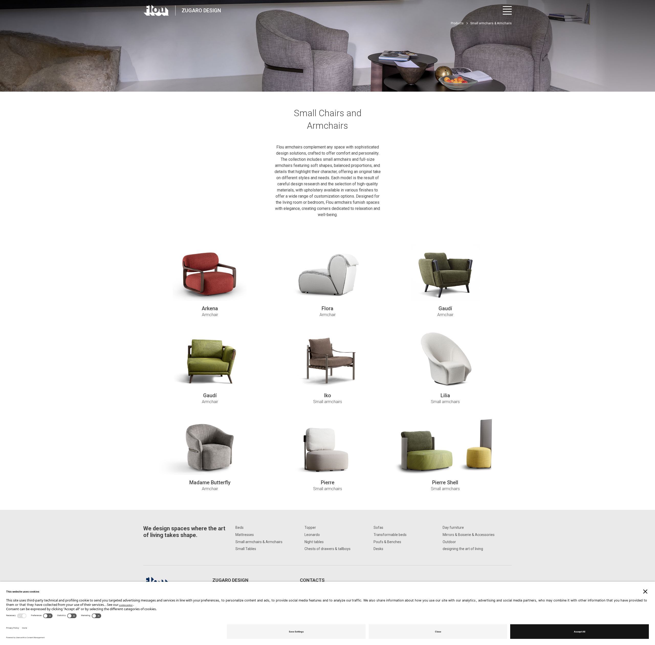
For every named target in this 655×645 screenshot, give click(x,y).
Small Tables (245, 549)
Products (457, 23)
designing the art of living (463, 549)
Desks (378, 549)
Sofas (378, 527)
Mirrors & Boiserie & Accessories (469, 535)
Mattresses (244, 535)
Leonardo (312, 535)
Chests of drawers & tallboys (327, 549)
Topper (310, 527)
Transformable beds (390, 535)
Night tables (314, 542)
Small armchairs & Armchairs (258, 542)
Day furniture (453, 527)
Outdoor (449, 542)
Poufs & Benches (387, 542)
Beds (239, 527)
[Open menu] (507, 10)
